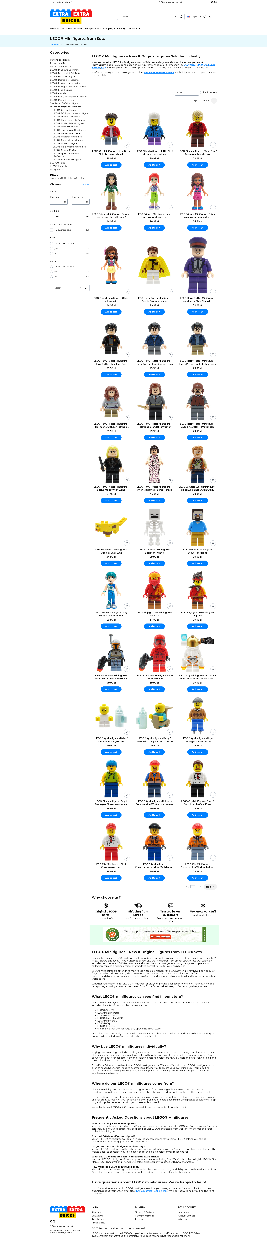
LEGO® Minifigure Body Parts (64, 70)
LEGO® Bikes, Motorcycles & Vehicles (68, 96)
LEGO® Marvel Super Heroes (67, 133)
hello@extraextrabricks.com (151, 1191)
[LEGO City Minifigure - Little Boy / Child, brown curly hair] (111, 129)
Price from (55, 197)
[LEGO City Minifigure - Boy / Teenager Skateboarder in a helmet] (111, 779)
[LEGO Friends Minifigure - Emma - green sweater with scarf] (111, 192)
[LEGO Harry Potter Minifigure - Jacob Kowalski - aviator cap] (197, 401)
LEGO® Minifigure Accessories (65, 83)
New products (57, 169)
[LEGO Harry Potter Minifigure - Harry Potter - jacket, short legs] (197, 338)
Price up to (77, 197)
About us (96, 1212)
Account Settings (186, 1216)
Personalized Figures (60, 60)
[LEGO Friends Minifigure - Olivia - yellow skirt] (111, 265)
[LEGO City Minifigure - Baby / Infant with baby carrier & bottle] (154, 716)
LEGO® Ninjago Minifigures (66, 150)
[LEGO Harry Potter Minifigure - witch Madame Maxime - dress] (154, 464)
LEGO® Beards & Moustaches (64, 80)
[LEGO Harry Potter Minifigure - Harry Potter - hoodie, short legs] (154, 338)
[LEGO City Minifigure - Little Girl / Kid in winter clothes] (154, 129)
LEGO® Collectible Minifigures (67, 140)
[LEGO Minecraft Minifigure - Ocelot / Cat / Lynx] (111, 527)
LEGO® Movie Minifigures (65, 143)
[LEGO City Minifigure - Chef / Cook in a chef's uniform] (197, 779)
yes (56, 248)
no (56, 253)
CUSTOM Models (58, 166)
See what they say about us (170, 919)
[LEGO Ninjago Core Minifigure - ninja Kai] (154, 590)
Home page (54, 44)
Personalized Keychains (61, 66)
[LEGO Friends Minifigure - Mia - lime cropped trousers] (154, 192)
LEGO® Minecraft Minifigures (67, 137)
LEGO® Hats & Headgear (62, 76)
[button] (181, 16)
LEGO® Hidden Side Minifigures (68, 123)
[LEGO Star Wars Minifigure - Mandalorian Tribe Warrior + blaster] (111, 653)
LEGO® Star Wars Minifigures (67, 159)
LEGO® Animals (58, 93)
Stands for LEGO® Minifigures (64, 103)
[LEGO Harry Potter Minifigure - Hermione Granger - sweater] (154, 401)
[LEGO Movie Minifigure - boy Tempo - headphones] (111, 590)
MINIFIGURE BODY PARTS (159, 72)
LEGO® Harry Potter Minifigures (69, 120)
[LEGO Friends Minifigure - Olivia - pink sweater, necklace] (197, 192)
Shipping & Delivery (144, 1212)
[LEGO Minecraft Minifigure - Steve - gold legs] (197, 527)
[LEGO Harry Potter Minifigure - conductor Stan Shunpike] (197, 265)
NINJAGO (201, 65)
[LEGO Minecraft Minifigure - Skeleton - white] (154, 527)
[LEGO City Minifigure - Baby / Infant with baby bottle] (111, 716)
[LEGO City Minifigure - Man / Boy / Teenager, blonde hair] (197, 129)
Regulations (97, 1219)
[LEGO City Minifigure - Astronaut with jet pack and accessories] (197, 653)
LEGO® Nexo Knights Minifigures (69, 147)
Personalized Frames (60, 63)
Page (195, 101)
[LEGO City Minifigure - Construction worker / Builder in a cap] (154, 842)
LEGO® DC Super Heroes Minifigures (71, 113)
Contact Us (97, 1216)
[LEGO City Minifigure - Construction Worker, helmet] (197, 842)
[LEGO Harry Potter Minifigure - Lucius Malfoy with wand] (111, 464)
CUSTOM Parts (57, 163)
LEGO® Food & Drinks (61, 90)
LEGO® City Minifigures (64, 110)
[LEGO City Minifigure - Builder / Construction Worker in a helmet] (154, 779)
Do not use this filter (64, 243)
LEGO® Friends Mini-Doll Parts (65, 73)
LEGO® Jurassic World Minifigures (69, 130)
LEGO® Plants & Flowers (62, 100)
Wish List (182, 1219)
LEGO (57, 216)
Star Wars (190, 65)
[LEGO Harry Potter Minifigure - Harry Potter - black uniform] (111, 338)
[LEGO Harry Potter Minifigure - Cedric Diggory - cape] (154, 265)
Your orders (183, 1212)
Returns (139, 1219)
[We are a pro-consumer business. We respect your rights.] (154, 941)
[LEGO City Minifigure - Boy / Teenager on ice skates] (197, 716)
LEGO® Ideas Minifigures (65, 126)
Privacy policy (98, 1223)
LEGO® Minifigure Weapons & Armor (68, 86)
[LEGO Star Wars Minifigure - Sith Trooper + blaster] (154, 653)
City (103, 67)
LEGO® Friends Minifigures (66, 116)
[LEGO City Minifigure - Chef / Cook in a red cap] (111, 842)
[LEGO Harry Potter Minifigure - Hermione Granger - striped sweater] (111, 401)
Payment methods (144, 1216)
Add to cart (111, 165)
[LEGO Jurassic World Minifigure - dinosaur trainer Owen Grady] (197, 464)
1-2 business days (63, 230)
